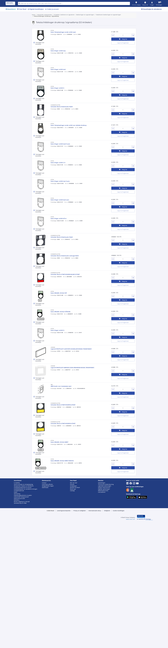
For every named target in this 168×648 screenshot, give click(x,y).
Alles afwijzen (89, 120)
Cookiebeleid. (65, 92)
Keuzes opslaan (65, 120)
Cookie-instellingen (66, 113)
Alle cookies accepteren (103, 120)
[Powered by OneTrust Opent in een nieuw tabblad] (105, 126)
